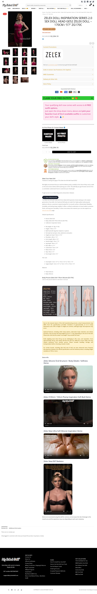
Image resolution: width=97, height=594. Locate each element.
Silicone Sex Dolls (46, 210)
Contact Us (28, 557)
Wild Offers (78, 567)
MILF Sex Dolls (79, 572)
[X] (8, 589)
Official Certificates (30, 561)
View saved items (46, 32)
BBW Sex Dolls (79, 574)
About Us (27, 559)
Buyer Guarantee (29, 567)
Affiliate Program (29, 569)
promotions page (52, 65)
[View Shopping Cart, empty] (89, 5)
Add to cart (71, 152)
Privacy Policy (28, 563)
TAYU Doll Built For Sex (81, 561)
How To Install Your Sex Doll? (58, 562)
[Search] (70, 5)
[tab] (68, 56)
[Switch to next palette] (3, 1)
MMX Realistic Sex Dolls (81, 563)
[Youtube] (85, 1)
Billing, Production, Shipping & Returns (35, 565)
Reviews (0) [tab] (4, 528)
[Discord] (87, 1)
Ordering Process (55, 568)
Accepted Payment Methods (57, 571)
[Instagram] (15, 589)
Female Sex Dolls (56, 12)
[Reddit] (90, 1)
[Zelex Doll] (53, 54)
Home (43, 12)
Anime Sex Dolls (79, 570)
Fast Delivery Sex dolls (81, 565)
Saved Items (28, 572)
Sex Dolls (48, 12)
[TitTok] (18, 589)
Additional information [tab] (15, 528)
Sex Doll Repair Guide (56, 566)
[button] (28, 8)
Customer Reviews (55, 573)
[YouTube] (11, 589)
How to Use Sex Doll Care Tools (58, 564)
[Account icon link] (93, 5)
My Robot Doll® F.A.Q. (31, 574)
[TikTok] (93, 1)
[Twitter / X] (82, 1)
